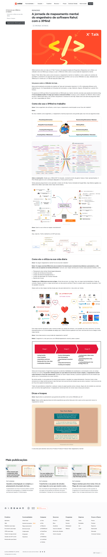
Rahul (33, 86)
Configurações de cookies (10, 554)
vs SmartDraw (43, 531)
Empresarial (94, 528)
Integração (25, 534)
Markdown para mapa (10, 525)
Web (6, 523)
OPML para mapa (9, 531)
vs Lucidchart (43, 539)
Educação (93, 531)
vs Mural (42, 533)
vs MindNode (43, 536)
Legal (80, 528)
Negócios (93, 525)
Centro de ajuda (57, 533)
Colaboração (25, 531)
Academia (55, 525)
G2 (79, 525)
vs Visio (42, 520)
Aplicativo (7, 520)
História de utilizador (58, 531)
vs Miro (42, 523)
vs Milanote (43, 525)
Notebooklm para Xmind (10, 539)
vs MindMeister (43, 528)
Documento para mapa (10, 528)
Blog (54, 523)
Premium (93, 523)
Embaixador (68, 525)
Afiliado (68, 520)
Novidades (81, 523)
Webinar (68, 528)
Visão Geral (25, 520)
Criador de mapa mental (10, 533)
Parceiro (68, 523)
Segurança (25, 536)
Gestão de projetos (27, 523)
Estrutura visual (26, 528)
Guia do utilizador (57, 528)
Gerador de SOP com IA (10, 536)
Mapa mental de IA (26, 525)
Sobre (80, 520)
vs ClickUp (42, 542)
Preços (93, 520)
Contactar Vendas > (96, 533)
